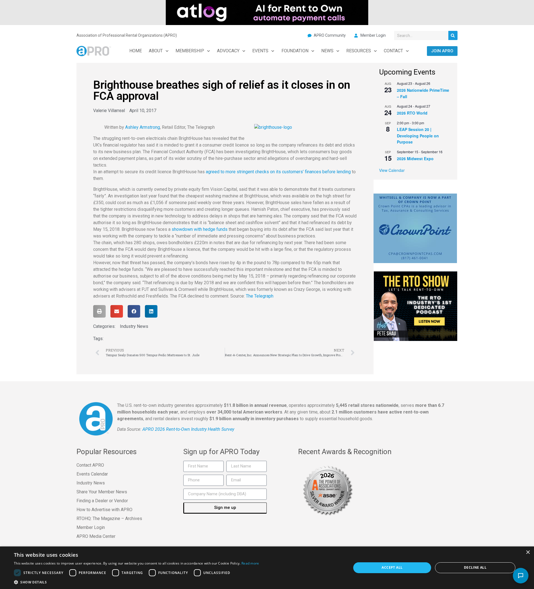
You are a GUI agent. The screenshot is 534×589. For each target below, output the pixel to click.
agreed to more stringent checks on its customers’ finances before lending (278, 171)
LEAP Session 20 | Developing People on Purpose (418, 136)
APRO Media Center (95, 536)
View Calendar (392, 170)
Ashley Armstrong (142, 127)
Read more (250, 563)
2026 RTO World (412, 113)
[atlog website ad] (267, 12)
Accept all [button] (392, 567)
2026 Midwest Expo (415, 158)
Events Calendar (92, 474)
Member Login (90, 527)
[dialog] (267, 567)
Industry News (134, 326)
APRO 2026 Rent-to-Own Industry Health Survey (188, 429)
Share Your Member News (101, 491)
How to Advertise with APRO (104, 509)
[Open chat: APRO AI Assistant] (520, 575)
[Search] (453, 35)
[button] (99, 311)
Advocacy (228, 50)
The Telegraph (259, 296)
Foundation (294, 50)
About (156, 50)
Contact (393, 50)
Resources (358, 50)
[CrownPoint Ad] (415, 228)
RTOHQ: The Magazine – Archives (109, 518)
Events (260, 50)
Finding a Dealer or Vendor (102, 500)
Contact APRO (90, 465)
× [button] (528, 552)
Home (135, 50)
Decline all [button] (475, 567)
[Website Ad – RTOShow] (415, 305)
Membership (189, 50)
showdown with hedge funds (200, 229)
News (327, 50)
